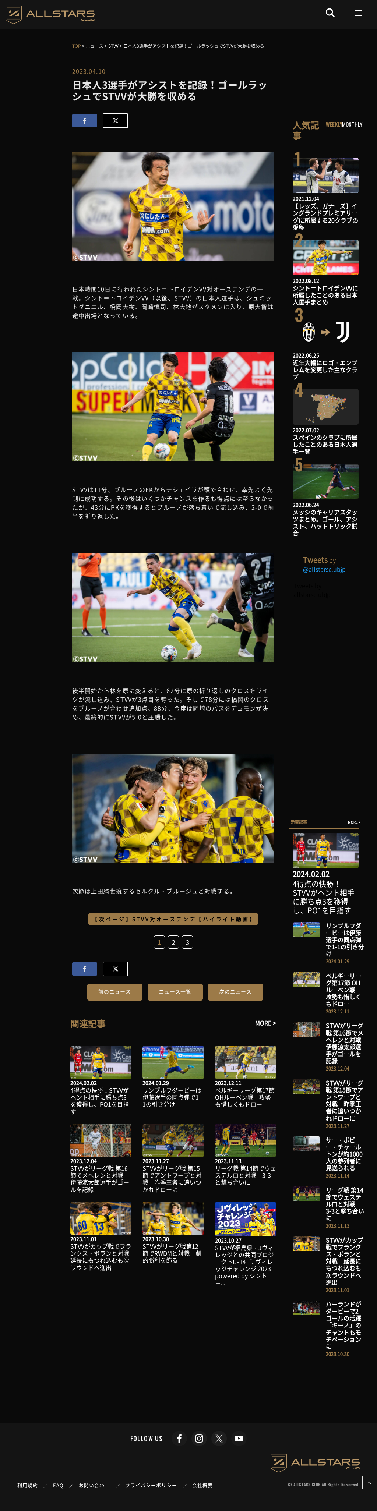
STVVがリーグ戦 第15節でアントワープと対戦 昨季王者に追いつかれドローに (171, 1179)
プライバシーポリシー (151, 1485)
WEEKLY (334, 124)
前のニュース (114, 991)
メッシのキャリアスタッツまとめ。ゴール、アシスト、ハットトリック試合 (325, 522)
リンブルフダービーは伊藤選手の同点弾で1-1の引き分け (171, 1097)
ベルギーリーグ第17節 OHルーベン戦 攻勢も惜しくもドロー (245, 1097)
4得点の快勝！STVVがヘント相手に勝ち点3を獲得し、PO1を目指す (99, 1101)
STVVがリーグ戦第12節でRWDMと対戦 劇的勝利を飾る (171, 1253)
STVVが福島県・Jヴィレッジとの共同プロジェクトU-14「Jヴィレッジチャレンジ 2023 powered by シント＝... (244, 1265)
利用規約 (27, 1485)
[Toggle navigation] (358, 13)
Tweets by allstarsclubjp (312, 590)
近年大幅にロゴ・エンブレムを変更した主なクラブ (325, 369)
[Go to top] (368, 1482)
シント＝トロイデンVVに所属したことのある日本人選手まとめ (325, 294)
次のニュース (235, 991)
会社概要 (202, 1485)
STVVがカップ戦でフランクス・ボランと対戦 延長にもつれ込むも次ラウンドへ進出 (102, 1257)
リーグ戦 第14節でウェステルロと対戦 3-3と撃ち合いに (245, 1175)
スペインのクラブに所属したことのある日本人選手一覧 (325, 444)
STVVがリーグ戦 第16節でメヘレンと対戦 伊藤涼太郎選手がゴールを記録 (99, 1179)
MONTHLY (352, 124)
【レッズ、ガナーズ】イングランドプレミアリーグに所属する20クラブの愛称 (325, 216)
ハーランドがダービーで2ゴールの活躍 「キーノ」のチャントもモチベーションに (346, 1325)
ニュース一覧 (175, 991)
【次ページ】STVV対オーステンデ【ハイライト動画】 (174, 919)
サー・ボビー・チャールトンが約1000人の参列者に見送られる (344, 1153)
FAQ (58, 1485)
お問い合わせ (94, 1485)
